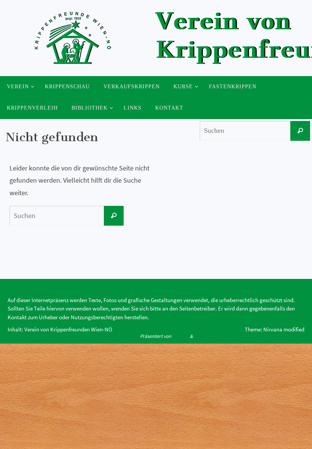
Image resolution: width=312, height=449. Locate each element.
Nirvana (180, 336)
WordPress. (205, 336)
